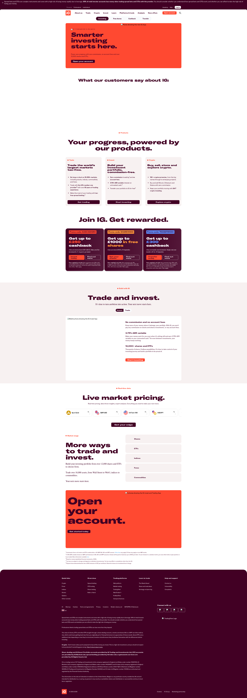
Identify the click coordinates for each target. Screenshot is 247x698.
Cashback (132, 18)
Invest (105, 13)
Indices (64, 589)
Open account (169, 13)
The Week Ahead (144, 583)
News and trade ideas (145, 586)
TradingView (117, 589)
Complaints (168, 589)
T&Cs (76, 266)
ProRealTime (117, 595)
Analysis (141, 13)
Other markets (66, 599)
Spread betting (92, 583)
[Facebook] (160, 610)
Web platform (117, 583)
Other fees (117, 552)
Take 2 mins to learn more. (95, 647)
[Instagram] (167, 610)
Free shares (117, 18)
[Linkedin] (182, 610)
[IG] (68, 12)
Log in (178, 7)
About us (78, 13)
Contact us (168, 583)
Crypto (97, 13)
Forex (63, 586)
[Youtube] (175, 610)
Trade (88, 13)
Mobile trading (117, 586)
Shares (64, 592)
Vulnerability (168, 586)
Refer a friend (92, 592)
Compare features (118, 599)
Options (64, 595)
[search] (180, 13)
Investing (102, 19)
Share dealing (92, 589)
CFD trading (91, 586)
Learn (114, 13)
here (88, 557)
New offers (152, 13)
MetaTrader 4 (117, 592)
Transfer (146, 18)
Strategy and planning (145, 589)
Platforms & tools (127, 13)
